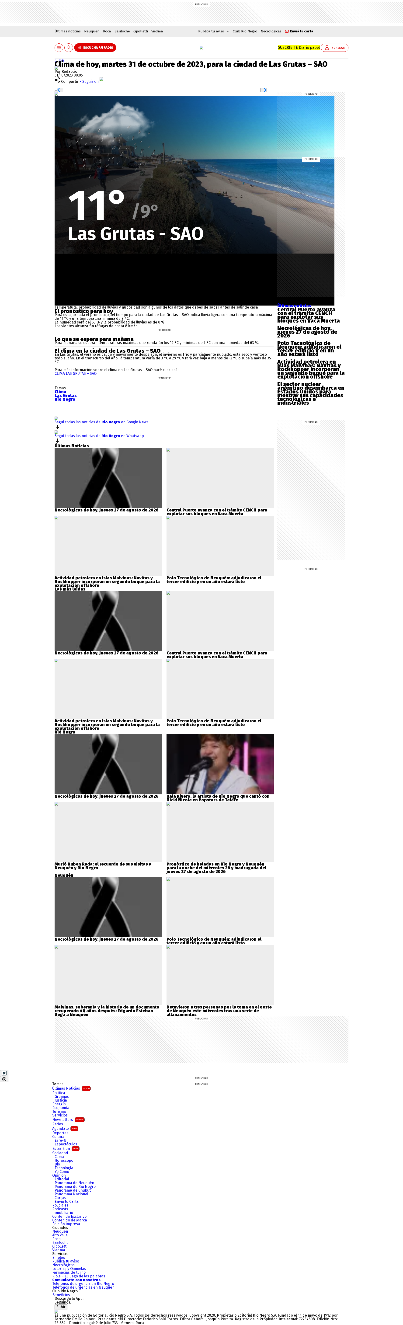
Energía (59, 1104)
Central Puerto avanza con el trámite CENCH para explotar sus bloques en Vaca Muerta (308, 315)
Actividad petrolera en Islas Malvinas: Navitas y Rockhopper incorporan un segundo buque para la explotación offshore (311, 369)
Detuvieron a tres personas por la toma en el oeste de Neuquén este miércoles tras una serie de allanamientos (219, 1011)
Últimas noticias (68, 31)
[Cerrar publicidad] (4, 1073)
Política (58, 1093)
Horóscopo (64, 1160)
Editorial (62, 1179)
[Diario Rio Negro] (56, 1311)
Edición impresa (66, 1224)
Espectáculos (66, 1144)
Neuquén (92, 31)
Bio (57, 1164)
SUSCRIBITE (299, 47)
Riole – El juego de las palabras (78, 1276)
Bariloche (122, 31)
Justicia (61, 1100)
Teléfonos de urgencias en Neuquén (83, 1287)
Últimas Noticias (71, 1088)
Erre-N (60, 1140)
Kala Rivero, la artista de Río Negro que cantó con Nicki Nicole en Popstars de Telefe (218, 798)
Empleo (58, 1257)
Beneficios (61, 1295)
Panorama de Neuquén (74, 1183)
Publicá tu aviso (65, 1261)
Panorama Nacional (71, 1194)
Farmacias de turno (69, 1272)
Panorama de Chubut (73, 1190)
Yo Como (62, 1172)
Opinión (59, 1175)
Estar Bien (65, 1148)
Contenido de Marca (69, 1220)
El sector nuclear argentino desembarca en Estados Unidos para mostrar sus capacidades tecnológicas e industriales (310, 393)
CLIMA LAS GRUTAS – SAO (76, 373)
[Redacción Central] (56, 68)
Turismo (59, 1111)
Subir (61, 1307)
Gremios (62, 1097)
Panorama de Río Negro (75, 1187)
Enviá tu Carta (67, 1201)
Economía (60, 1108)
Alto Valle (60, 1235)
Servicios (60, 1115)
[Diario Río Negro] (201, 47)
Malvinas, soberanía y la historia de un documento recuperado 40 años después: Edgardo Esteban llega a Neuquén (107, 1011)
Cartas (60, 1198)
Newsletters (67, 1119)
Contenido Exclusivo (69, 1216)
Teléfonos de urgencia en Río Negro (83, 1284)
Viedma (157, 31)
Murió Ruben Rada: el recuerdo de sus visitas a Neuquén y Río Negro (103, 866)
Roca (107, 31)
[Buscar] (69, 47)
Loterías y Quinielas (69, 1269)
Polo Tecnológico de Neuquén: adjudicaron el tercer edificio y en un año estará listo (309, 349)
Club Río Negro (245, 31)
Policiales (60, 1205)
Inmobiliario (62, 1213)
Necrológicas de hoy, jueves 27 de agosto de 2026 (307, 332)
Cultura (58, 1137)
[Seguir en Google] (56, 93)
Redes (57, 1124)
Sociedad (60, 1153)
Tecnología (64, 1168)
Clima (59, 60)
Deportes (60, 1133)
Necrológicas (271, 31)
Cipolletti (140, 31)
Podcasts (60, 1209)
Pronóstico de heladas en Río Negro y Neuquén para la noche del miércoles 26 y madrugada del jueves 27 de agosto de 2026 (216, 868)
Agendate (64, 1128)
